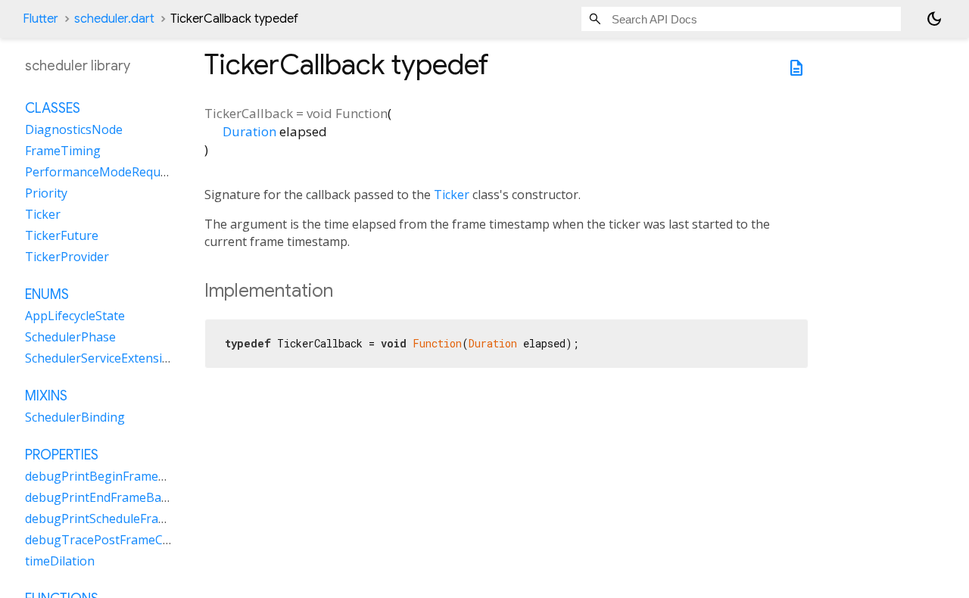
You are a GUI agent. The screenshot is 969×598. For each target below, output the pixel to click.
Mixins (46, 396)
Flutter (40, 18)
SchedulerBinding (75, 417)
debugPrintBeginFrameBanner (113, 476)
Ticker (451, 194)
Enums (47, 294)
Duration (249, 131)
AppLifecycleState (75, 315)
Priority (46, 193)
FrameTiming (63, 150)
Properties (61, 455)
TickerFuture (61, 235)
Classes (52, 108)
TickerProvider (67, 256)
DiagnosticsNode (74, 129)
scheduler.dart (114, 18)
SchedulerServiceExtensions (104, 358)
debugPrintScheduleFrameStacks (118, 518)
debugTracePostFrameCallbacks (116, 539)
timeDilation (60, 561)
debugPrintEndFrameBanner (107, 497)
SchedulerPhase (70, 337)
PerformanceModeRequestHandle (121, 172)
